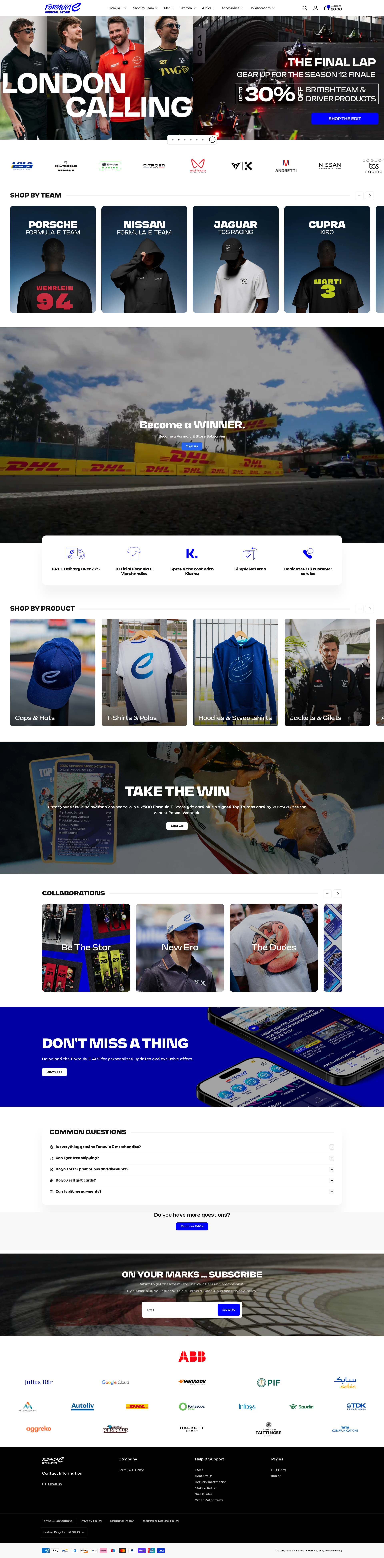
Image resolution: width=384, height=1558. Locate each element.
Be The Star (86, 947)
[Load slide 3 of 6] (185, 140)
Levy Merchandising (330, 1551)
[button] (116, 8)
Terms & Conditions (205, 1291)
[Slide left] (359, 196)
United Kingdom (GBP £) (61, 1532)
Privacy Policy (243, 1291)
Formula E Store (295, 1551)
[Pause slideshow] (212, 139)
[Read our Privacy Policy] (221, 1522)
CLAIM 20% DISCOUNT (192, 1534)
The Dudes (274, 947)
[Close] (225, 1482)
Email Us (55, 1484)
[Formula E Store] (53, 1462)
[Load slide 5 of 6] (197, 140)
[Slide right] (370, 196)
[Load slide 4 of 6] (191, 140)
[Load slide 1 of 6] (173, 140)
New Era (180, 947)
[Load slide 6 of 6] (203, 140)
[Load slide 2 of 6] (179, 140)
